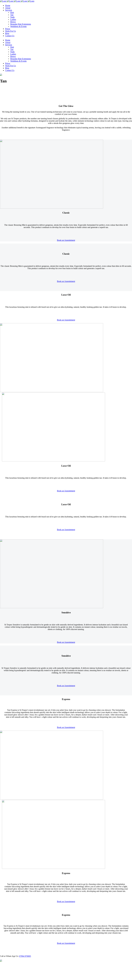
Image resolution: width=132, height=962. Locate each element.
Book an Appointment (66, 240)
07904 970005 (25, 956)
